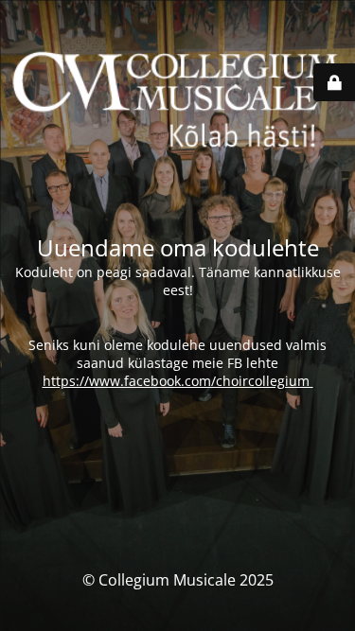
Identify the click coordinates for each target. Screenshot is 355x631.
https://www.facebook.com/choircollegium (178, 381)
